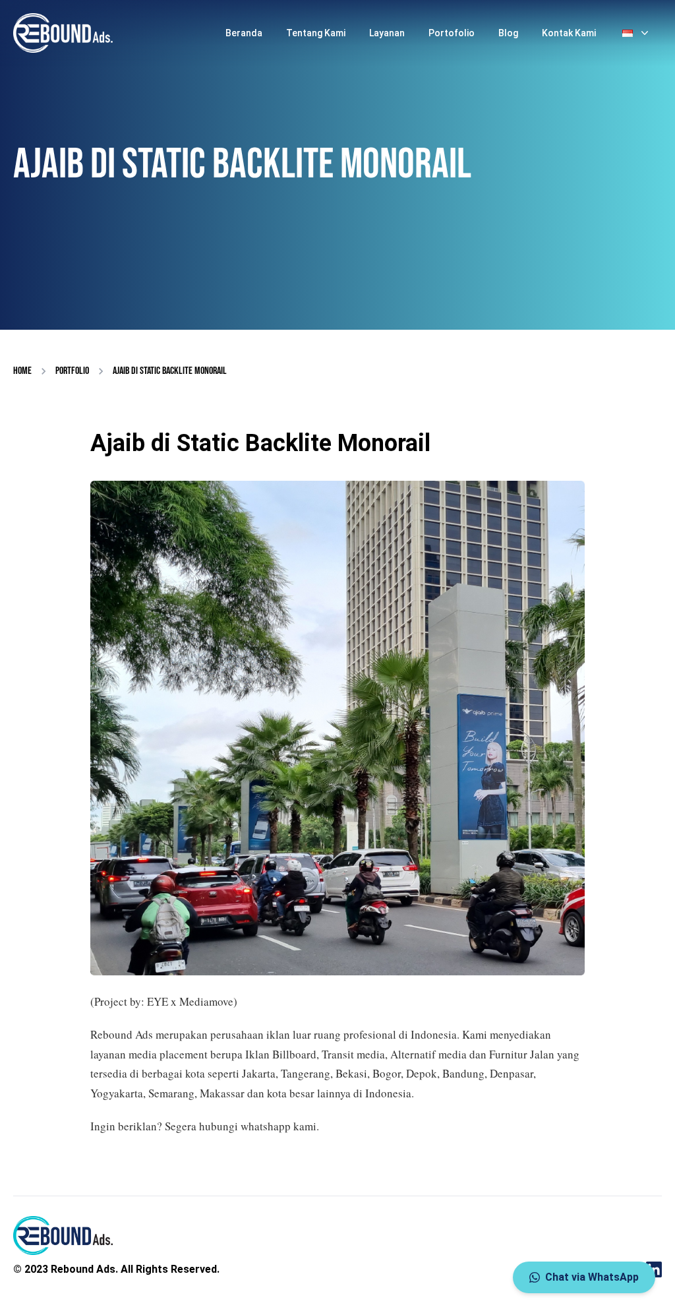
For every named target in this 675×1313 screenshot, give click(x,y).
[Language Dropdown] (637, 33)
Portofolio (451, 33)
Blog (508, 33)
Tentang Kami (315, 33)
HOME (22, 371)
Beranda (243, 33)
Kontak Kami (569, 33)
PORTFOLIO (72, 371)
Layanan (387, 33)
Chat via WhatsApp (592, 1277)
